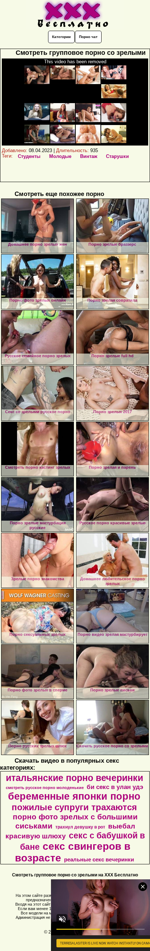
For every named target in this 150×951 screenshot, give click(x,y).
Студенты (29, 156)
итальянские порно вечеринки (74, 778)
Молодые (60, 156)
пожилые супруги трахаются (74, 807)
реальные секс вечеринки (99, 860)
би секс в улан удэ (115, 786)
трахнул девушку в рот (80, 827)
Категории (61, 37)
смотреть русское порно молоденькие (45, 787)
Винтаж (88, 156)
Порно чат (88, 37)
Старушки (117, 156)
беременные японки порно (74, 796)
